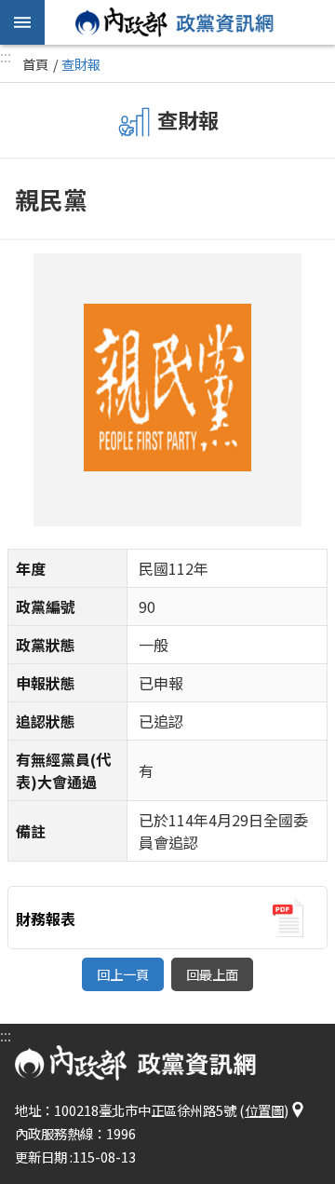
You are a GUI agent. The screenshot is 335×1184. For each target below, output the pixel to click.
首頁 (35, 64)
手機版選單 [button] (22, 22)
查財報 (80, 64)
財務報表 (45, 918)
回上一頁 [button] (123, 974)
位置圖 (264, 1110)
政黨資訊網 (175, 22)
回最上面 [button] (212, 974)
